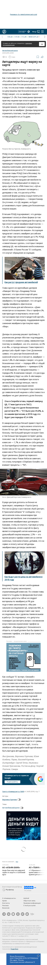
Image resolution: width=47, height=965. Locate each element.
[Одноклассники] (18, 914)
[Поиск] (38, 31)
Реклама (5, 905)
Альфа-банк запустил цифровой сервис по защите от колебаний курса (13, 872)
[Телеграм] (4, 914)
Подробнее (14, 949)
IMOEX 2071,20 (33, 37)
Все (17, 861)
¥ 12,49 (24, 37)
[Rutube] (22, 914)
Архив (4, 901)
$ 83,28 (10, 37)
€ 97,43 (17, 37)
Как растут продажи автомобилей (21, 282)
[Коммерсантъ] (4, 32)
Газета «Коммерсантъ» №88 (13, 791)
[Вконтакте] (8, 914)
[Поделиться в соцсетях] (42, 57)
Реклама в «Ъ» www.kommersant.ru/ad (23, 14)
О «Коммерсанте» (9, 898)
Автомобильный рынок (10, 50)
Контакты (6, 903)
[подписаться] (19, 800)
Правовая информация (32, 903)
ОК (42, 44)
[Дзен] (13, 914)
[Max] (27, 914)
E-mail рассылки (29, 905)
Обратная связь (29, 901)
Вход (34, 32)
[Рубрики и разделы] (42, 31)
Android (26, 898)
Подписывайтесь (12, 782)
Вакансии (5, 908)
